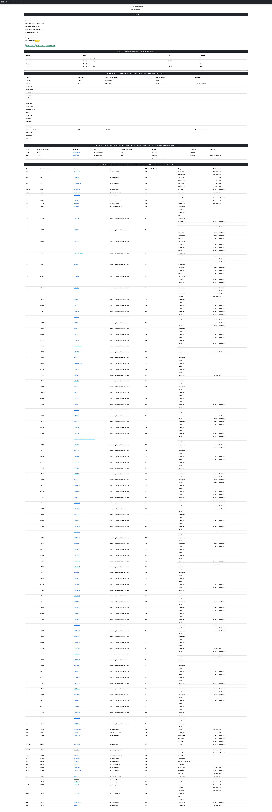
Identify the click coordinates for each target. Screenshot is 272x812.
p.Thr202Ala (77, 761)
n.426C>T (76, 404)
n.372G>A (76, 387)
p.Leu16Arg (77, 805)
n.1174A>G (77, 509)
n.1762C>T (77, 602)
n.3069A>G (77, 706)
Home (11, 2)
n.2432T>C (77, 660)
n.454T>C (76, 410)
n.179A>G (76, 317)
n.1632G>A (77, 555)
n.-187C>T (76, 206)
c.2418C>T (76, 776)
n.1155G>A (77, 503)
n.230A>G (76, 276)
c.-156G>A (76, 756)
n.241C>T (76, 334)
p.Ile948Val (77, 195)
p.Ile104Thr (77, 744)
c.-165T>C (76, 201)
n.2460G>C (77, 677)
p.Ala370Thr (77, 767)
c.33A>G (76, 732)
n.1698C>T (77, 584)
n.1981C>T (77, 636)
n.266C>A (76, 340)
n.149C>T (76, 305)
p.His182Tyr (77, 758)
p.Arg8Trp (76, 203)
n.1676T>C (77, 578)
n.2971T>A (77, 689)
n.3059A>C (77, 700)
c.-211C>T (76, 793)
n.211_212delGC (78, 253)
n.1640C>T (77, 567)
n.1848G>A (77, 619)
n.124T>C (76, 218)
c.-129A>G (76, 750)
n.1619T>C (77, 549)
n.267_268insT (78, 346)
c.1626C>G (77, 192)
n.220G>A (76, 328)
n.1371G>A (77, 514)
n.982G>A (76, 479)
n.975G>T (76, 474)
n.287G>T (76, 357)
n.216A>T (76, 264)
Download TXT (40, 45)
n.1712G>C (77, 590)
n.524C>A (76, 427)
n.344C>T (76, 375)
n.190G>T (76, 230)
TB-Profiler (4, 2)
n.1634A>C (77, 561)
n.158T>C (76, 311)
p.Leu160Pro (77, 802)
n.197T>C (76, 241)
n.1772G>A (77, 607)
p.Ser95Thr (77, 177)
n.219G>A (76, 323)
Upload (16, 2)
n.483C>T (76, 416)
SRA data (21, 2)
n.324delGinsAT (78, 363)
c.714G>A (76, 779)
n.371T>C (76, 381)
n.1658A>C (77, 572)
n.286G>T (76, 352)
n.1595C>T (77, 538)
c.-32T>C (76, 764)
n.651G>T (76, 445)
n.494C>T (76, 421)
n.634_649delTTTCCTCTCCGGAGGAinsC (84, 439)
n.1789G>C (77, 613)
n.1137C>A (77, 497)
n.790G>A (76, 468)
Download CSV (30, 45)
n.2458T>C (77, 671)
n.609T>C (76, 433)
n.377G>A (76, 392)
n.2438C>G (77, 665)
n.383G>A (76, 398)
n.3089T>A (77, 712)
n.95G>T (76, 299)
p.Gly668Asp (77, 183)
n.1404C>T (77, 520)
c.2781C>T (76, 782)
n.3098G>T (77, 718)
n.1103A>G (77, 491)
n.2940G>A (77, 683)
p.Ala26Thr (77, 189)
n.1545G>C (77, 526)
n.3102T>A (77, 724)
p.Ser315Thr (76, 155)
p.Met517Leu (77, 770)
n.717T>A (76, 462)
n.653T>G (76, 450)
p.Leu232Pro (77, 729)
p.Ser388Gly (77, 735)
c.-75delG (76, 785)
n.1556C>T (77, 532)
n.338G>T (76, 369)
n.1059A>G (77, 485)
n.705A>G (76, 456)
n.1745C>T (77, 596)
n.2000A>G (77, 642)
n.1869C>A (77, 625)
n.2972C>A (77, 694)
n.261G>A (76, 288)
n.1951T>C (77, 631)
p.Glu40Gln (76, 158)
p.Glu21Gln (77, 171)
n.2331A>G (77, 648)
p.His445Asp (76, 152)
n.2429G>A (77, 654)
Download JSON (50, 45)
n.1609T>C (77, 543)
